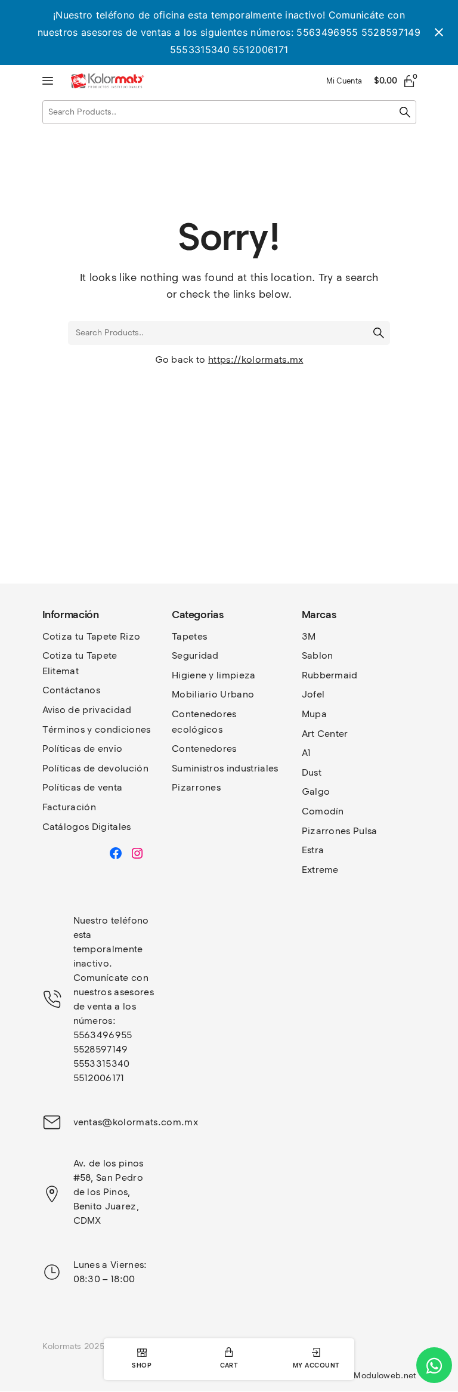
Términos (65, 729)
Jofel (313, 694)
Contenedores (204, 748)
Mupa (314, 714)
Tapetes (189, 636)
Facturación (69, 807)
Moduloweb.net (385, 1376)
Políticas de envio (82, 748)
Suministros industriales (225, 768)
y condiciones (118, 729)
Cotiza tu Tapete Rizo (91, 636)
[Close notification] (439, 32)
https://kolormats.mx (255, 359)
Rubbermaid (330, 675)
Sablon (317, 655)
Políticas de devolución (95, 768)
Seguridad (195, 655)
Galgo (316, 791)
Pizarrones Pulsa (339, 831)
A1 (306, 752)
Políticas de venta (82, 787)
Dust (311, 772)
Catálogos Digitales (86, 826)
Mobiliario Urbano (213, 694)
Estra (313, 850)
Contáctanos (71, 690)
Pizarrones (196, 787)
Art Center (325, 733)
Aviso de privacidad (87, 709)
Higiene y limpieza (214, 675)
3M (309, 636)
